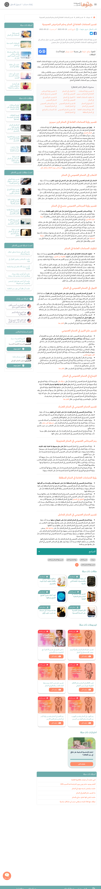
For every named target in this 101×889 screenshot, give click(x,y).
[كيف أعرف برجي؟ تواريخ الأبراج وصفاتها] (61, 596)
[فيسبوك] (95, 33)
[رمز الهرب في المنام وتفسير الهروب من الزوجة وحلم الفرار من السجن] (81, 704)
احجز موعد (17, 348)
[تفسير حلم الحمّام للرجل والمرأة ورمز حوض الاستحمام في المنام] (81, 638)
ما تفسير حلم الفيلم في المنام (85, 792)
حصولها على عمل (48, 422)
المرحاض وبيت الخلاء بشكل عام (51, 167)
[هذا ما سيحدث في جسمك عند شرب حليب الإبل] (61, 612)
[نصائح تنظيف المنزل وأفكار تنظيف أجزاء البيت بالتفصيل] (61, 581)
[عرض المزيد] (77, 565)
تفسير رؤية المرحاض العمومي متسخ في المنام (49, 92)
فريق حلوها (84, 29)
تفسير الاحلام (79, 17)
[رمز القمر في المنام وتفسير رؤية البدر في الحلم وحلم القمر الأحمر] (51, 704)
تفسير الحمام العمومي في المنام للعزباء (67, 105)
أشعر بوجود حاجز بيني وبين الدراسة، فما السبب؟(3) (77, 784)
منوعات (88, 17)
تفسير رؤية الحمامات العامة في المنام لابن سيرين (85, 92)
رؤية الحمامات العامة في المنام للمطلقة (86, 111)
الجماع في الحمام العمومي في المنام (88, 105)
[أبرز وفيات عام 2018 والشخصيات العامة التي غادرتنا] (91, 581)
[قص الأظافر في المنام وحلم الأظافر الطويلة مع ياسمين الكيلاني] (81, 671)
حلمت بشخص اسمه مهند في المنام (83, 788)
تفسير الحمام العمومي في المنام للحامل (66, 111)
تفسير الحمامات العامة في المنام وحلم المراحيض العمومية (56, 17)
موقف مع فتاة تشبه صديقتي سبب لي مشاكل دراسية (77, 801)
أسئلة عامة (72, 577)
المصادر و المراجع (48, 109)
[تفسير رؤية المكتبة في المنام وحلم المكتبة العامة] (91, 596)
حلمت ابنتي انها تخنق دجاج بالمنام (83, 797)
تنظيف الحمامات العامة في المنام (85, 98)
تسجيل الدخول (15, 4)
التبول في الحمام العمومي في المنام (69, 98)
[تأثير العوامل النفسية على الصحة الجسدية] (91, 612)
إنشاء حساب (27, 4)
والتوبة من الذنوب (59, 256)
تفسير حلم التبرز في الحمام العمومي (50, 98)
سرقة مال (61, 381)
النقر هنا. (61, 323)
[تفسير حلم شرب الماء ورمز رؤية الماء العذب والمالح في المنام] (51, 671)
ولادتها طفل (49, 528)
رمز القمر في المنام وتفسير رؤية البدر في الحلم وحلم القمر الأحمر (52, 717)
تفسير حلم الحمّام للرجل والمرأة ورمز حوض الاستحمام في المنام (82, 651)
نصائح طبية (72, 607)
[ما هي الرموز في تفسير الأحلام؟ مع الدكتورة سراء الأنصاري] (51, 638)
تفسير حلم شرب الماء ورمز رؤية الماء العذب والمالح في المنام (53, 684)
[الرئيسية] (94, 17)
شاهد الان (84, 656)
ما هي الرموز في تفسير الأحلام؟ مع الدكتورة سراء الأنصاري (53, 651)
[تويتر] (91, 33)
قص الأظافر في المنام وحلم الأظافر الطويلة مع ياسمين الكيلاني (83, 684)
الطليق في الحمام (78, 499)
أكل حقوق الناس (89, 354)
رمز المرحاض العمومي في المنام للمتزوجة (48, 105)
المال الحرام (88, 132)
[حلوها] (95, 4)
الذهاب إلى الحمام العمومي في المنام (68, 92)
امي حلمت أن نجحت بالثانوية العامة (83, 779)
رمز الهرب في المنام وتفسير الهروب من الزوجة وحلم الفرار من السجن (83, 717)
